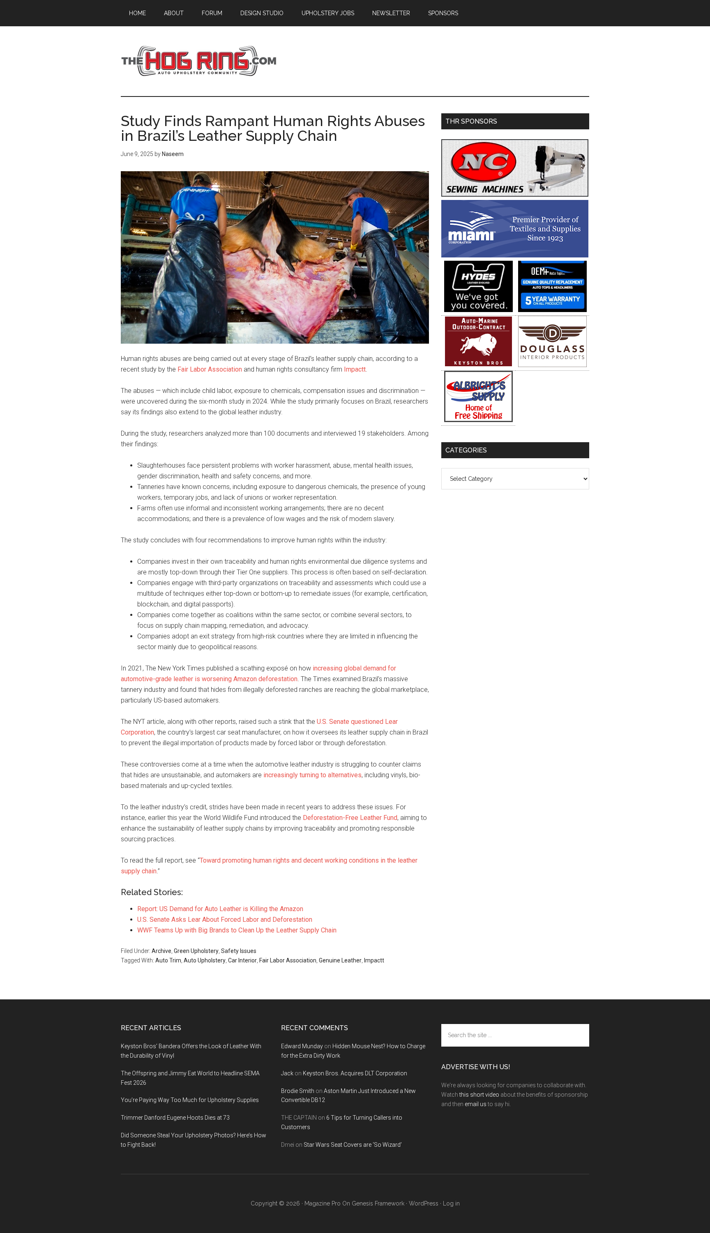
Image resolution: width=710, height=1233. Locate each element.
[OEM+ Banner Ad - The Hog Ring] (552, 310)
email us (475, 1104)
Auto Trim (168, 960)
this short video (479, 1094)
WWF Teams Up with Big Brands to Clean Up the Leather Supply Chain (237, 930)
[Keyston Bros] (478, 365)
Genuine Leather (340, 960)
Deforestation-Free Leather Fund (350, 818)
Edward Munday (302, 1046)
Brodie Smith (297, 1091)
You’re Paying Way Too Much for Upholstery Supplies (190, 1100)
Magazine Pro (322, 1203)
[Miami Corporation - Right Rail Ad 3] (514, 255)
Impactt (355, 369)
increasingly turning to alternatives (312, 775)
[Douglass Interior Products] (552, 365)
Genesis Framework (378, 1203)
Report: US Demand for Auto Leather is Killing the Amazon (220, 909)
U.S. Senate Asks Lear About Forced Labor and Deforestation (224, 919)
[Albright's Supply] (478, 420)
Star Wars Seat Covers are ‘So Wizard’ (353, 1144)
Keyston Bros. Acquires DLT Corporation (355, 1073)
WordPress (423, 1203)
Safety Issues (238, 951)
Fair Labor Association (210, 369)
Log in (451, 1203)
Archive (161, 951)
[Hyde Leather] (478, 310)
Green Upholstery (196, 951)
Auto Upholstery (205, 960)
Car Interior (242, 960)
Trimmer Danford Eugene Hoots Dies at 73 (175, 1117)
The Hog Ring (199, 61)
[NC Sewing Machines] (514, 194)
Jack (287, 1073)
